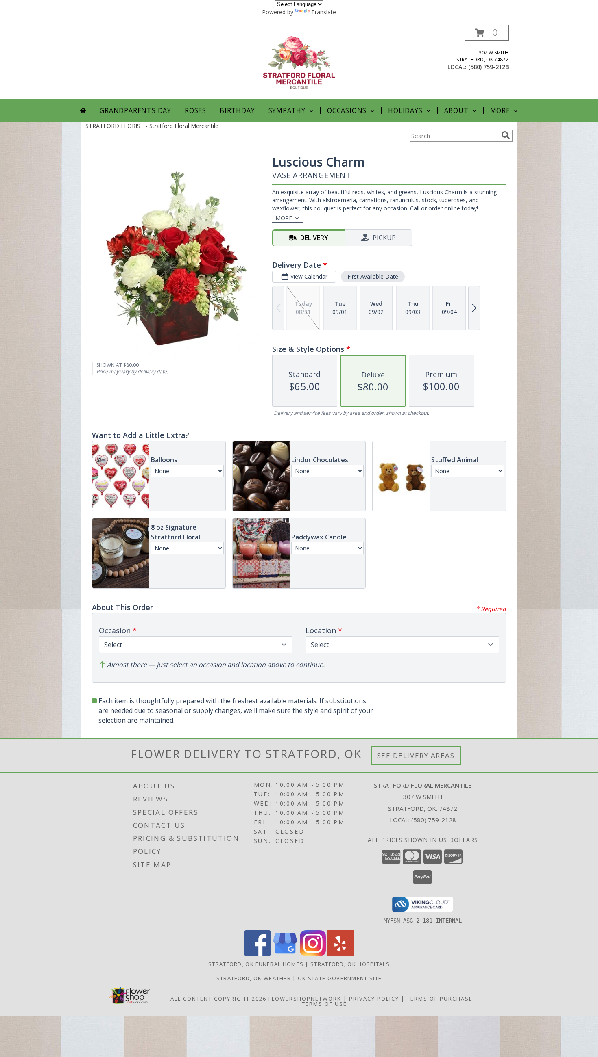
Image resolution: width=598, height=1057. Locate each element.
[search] (505, 135)
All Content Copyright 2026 (218, 998)
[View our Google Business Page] (285, 954)
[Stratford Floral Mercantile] (299, 62)
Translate (323, 12)
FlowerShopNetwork (304, 998)
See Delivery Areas (416, 755)
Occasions (347, 110)
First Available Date (372, 276)
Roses (195, 110)
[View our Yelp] (340, 954)
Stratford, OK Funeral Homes (255, 964)
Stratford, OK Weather (253, 978)
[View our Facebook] (257, 954)
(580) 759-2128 (488, 67)
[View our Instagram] (313, 954)
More (500, 110)
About (456, 110)
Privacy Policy (374, 998)
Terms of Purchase (440, 998)
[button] (487, 33)
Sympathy (287, 110)
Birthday (237, 110)
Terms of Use (324, 1003)
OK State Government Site (340, 978)
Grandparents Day (135, 110)
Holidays (405, 110)
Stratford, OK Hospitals (350, 964)
